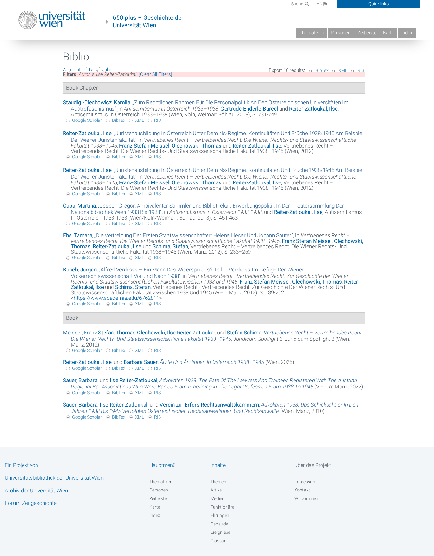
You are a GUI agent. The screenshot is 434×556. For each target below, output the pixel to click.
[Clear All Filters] (155, 74)
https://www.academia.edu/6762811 (116, 298)
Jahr (106, 69)
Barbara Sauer (141, 362)
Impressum (305, 481)
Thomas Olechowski (140, 332)
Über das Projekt (312, 465)
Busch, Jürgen (80, 269)
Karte (388, 33)
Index (406, 33)
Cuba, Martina (79, 205)
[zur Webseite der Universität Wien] (51, 20)
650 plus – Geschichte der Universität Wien (148, 21)
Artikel (216, 489)
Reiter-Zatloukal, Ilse (313, 109)
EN (319, 4)
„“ (193, 235)
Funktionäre (222, 507)
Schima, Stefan (170, 246)
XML (342, 70)
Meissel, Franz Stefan (88, 332)
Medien (217, 498)
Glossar (218, 540)
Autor (68, 69)
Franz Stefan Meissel (307, 241)
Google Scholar (87, 120)
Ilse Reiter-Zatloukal (191, 332)
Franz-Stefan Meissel (144, 145)
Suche (297, 3)
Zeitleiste (366, 33)
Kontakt (302, 489)
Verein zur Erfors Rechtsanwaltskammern (209, 405)
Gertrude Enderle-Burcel (249, 109)
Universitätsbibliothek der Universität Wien (54, 478)
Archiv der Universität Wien (36, 490)
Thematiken (311, 33)
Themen (218, 481)
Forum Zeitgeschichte (31, 503)
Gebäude (219, 523)
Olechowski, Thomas (196, 145)
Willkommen (306, 498)
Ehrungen (219, 515)
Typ (91, 69)
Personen (340, 33)
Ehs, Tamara (77, 235)
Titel (79, 69)
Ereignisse (220, 532)
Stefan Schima (244, 332)
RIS (360, 70)
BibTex (322, 70)
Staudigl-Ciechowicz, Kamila (96, 102)
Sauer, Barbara (80, 380)
